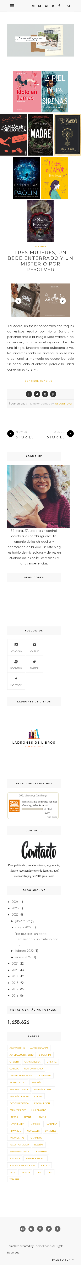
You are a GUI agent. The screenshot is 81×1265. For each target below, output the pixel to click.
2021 (15, 963)
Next (63, 301)
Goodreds (16, 668)
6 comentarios (18, 403)
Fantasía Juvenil (43, 1089)
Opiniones (50, 1131)
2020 (15, 970)
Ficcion (38, 1096)
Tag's (12, 1172)
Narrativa (51, 1124)
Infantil (28, 1117)
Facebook (16, 685)
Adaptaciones (17, 1048)
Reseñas (40, 246)
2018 (15, 982)
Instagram (16, 651)
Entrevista (45, 1075)
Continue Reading (39, 381)
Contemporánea (33, 1068)
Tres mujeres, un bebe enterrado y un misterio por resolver (40, 261)
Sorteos (45, 1165)
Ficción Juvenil (43, 1103)
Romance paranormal (22, 1165)
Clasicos (14, 1068)
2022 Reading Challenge (33, 795)
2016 (15, 995)
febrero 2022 (24, 950)
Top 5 (49, 1172)
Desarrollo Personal (22, 1075)
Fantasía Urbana (19, 1096)
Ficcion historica (19, 1103)
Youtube (34, 651)
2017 (15, 989)
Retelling (41, 1151)
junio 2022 (22, 921)
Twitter (34, 668)
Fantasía (36, 1082)
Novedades (33, 1131)
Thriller (25, 1172)
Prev (18, 301)
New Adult (15, 1131)
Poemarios (36, 1137)
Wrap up (14, 1179)
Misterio (35, 1124)
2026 (15, 901)
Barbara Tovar (63, 403)
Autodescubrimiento (21, 1055)
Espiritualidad (18, 1082)
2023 (15, 908)
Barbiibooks (28, 801)
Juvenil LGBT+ (17, 1124)
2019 (15, 976)
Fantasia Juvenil (19, 1089)
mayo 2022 (23, 927)
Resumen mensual (20, 1151)
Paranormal (17, 1137)
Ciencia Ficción (33, 1061)
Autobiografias (39, 1048)
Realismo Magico (19, 1144)
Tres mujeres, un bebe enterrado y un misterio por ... (36, 939)
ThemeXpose (42, 1246)
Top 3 (38, 1172)
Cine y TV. (51, 1061)
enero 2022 (23, 957)
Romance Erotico (35, 1158)
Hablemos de (38, 1110)
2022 (15, 914)
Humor (14, 1117)
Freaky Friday (18, 1110)
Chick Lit (14, 1061)
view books (52, 816)
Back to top (61, 1259)
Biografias (45, 1055)
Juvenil (42, 1117)
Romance (15, 1158)
